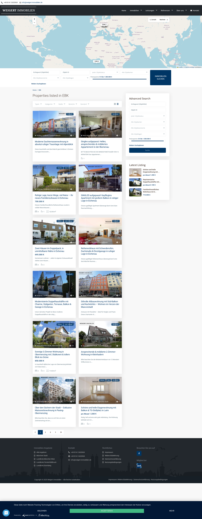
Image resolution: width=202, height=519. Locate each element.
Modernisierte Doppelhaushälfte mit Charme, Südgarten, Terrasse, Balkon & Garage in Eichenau (53, 304)
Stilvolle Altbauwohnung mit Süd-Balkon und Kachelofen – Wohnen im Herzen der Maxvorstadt (100, 304)
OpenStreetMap (189, 67)
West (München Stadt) (90, 135)
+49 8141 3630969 (78, 452)
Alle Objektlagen (68, 78)
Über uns (180, 10)
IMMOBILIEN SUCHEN (160, 77)
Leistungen (150, 10)
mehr (171, 511)
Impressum (109, 452)
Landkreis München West (45, 459)
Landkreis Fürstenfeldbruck (51, 135)
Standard (83, 104)
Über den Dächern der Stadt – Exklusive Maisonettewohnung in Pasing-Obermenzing (53, 410)
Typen (37, 104)
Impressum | (112, 479)
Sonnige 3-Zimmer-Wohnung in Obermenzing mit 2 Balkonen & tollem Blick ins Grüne (52, 354)
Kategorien (49, 104)
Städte (60, 104)
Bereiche (72, 104)
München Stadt (103, 135)
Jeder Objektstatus (98, 72)
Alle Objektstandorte (40, 78)
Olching (38, 135)
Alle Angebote (41, 452)
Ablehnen (42, 511)
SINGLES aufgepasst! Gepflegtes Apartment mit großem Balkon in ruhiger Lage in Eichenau (99, 198)
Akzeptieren (107, 511)
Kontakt (196, 10)
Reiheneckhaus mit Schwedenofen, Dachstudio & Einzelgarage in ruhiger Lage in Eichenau (98, 251)
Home (124, 10)
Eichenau (39, 189)
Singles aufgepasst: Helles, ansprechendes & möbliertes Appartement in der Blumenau (95, 144)
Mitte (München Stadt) (90, 295)
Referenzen (165, 10)
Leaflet (180, 67)
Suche (147, 150)
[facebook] (139, 453)
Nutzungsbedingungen (113, 462)
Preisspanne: (94, 77)
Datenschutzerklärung (113, 459)
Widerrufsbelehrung (112, 455)
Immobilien (134, 10)
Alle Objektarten (127, 72)
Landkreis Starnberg (43, 465)
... (49, 152)
